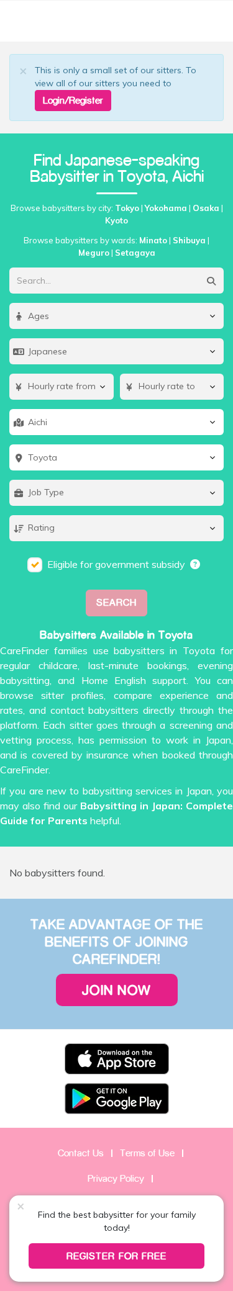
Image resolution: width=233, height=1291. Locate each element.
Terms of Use (147, 1153)
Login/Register (73, 100)
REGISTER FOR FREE (116, 1256)
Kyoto (116, 220)
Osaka (206, 208)
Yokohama (166, 208)
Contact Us (81, 1153)
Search (116, 602)
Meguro (93, 253)
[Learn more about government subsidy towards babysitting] (195, 564)
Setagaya (135, 253)
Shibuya (189, 240)
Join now (117, 990)
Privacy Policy (116, 1178)
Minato (153, 240)
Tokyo (127, 208)
